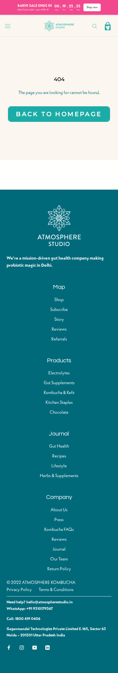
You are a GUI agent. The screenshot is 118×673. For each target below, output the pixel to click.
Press (59, 520)
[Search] (94, 25)
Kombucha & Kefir (59, 393)
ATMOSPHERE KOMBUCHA (48, 583)
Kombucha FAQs (59, 530)
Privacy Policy (19, 590)
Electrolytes (59, 373)
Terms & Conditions (56, 590)
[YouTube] (34, 647)
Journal (59, 549)
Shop (59, 300)
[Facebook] (9, 647)
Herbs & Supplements (59, 476)
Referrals (59, 339)
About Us (59, 510)
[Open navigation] (7, 26)
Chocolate (59, 412)
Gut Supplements (59, 383)
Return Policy (59, 569)
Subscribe (59, 310)
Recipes (59, 456)
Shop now (92, 7)
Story (59, 320)
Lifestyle (59, 466)
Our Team (59, 559)
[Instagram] (21, 647)
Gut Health (59, 446)
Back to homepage (59, 114)
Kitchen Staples (59, 403)
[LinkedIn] (47, 647)
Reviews (59, 329)
